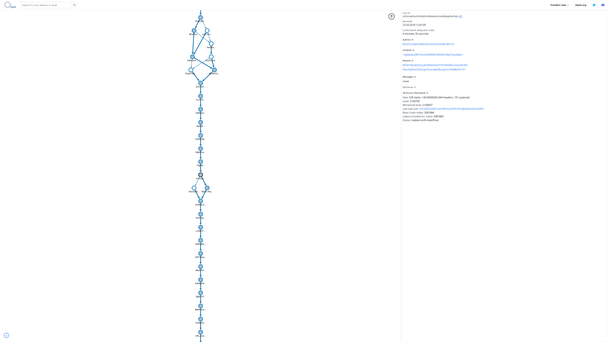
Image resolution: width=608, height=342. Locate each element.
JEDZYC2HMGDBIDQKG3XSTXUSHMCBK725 (428, 44)
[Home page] (11, 5)
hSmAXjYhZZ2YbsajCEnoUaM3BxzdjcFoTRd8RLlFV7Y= (434, 69)
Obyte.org (580, 4)
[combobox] (46, 5)
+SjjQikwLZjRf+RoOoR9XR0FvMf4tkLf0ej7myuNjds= (433, 54)
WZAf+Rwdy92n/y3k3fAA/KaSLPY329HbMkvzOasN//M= (435, 65)
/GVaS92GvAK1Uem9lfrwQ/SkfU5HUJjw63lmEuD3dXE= (451, 109)
